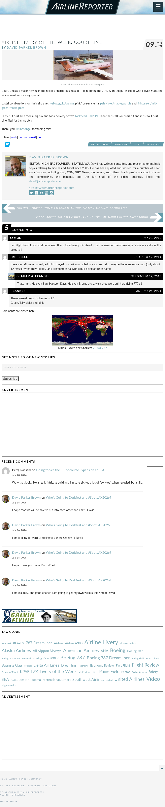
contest (28, 666)
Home (3, 779)
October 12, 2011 (147, 257)
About (13, 779)
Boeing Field (138, 659)
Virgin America (9, 685)
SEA (5, 680)
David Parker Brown (26, 47)
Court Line (121, 144)
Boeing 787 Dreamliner (108, 658)
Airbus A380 (73, 643)
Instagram (33, 786)
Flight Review (145, 665)
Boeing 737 (135, 651)
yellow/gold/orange (62, 103)
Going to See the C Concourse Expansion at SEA (70, 470)
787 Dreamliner (39, 643)
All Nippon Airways (47, 651)
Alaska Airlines (16, 650)
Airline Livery (99, 144)
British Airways (153, 659)
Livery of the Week (58, 672)
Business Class (12, 665)
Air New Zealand (128, 643)
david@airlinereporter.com (45, 181)
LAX (34, 672)
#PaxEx (18, 643)
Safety (153, 672)
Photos (125, 672)
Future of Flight (10, 672)
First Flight (123, 665)
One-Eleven (153, 144)
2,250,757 (100, 348)
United (109, 680)
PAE (94, 672)
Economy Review (102, 665)
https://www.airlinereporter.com (51, 187)
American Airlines (81, 650)
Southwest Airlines (88, 680)
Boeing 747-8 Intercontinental (16, 659)
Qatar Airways (139, 672)
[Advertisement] (82, 29)
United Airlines (129, 679)
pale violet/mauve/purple (115, 103)
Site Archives (8, 802)
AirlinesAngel (23, 129)
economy (83, 666)
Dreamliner (69, 665)
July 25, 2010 (151, 237)
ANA (104, 651)
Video (153, 679)
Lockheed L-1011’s (86, 116)
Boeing (117, 650)
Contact (36, 779)
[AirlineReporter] (82, 7)
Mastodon (49, 786)
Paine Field (109, 672)
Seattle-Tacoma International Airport (45, 679)
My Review (84, 672)
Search (23, 779)
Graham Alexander (33, 276)
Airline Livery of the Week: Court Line (52, 42)
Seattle (14, 680)
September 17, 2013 (146, 276)
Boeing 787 (72, 658)
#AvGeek (6, 643)
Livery (137, 144)
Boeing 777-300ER (46, 658)
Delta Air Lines (46, 665)
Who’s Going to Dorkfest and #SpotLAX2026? (78, 497)
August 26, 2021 (148, 291)
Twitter (5, 786)
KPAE (24, 672)
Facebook (18, 786)
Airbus (58, 643)
